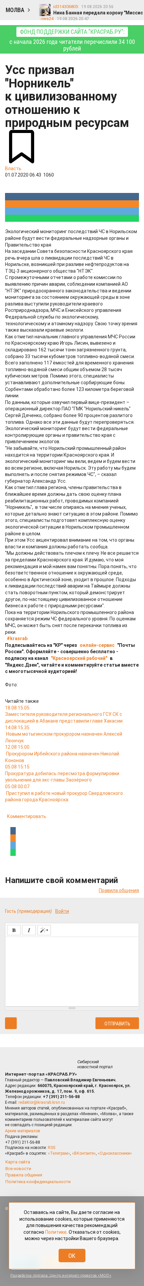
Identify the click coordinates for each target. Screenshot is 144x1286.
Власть (13, 168)
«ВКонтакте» (84, 1153)
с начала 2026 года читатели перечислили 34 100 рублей (72, 40)
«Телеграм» (59, 1153)
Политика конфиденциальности (38, 1181)
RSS (51, 1147)
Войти (62, 911)
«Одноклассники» (115, 1153)
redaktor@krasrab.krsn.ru (41, 1102)
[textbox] (72, 970)
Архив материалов (22, 1131)
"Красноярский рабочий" (79, 658)
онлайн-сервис (97, 645)
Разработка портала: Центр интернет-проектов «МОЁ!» (60, 1275)
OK (71, 1256)
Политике (56, 1232)
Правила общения (119, 890)
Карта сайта (17, 1161)
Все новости (18, 1168)
